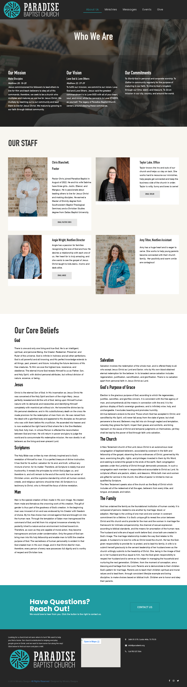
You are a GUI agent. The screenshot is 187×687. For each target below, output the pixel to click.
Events (146, 9)
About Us (92, 9)
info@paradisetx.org (136, 645)
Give (160, 9)
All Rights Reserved (40, 681)
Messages (130, 9)
